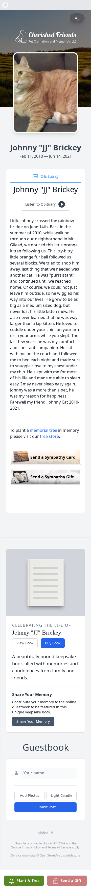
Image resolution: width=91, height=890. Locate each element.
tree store (49, 436)
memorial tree (43, 430)
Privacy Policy (31, 847)
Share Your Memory (33, 721)
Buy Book (52, 643)
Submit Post (45, 807)
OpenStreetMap (51, 855)
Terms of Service (59, 847)
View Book (24, 643)
